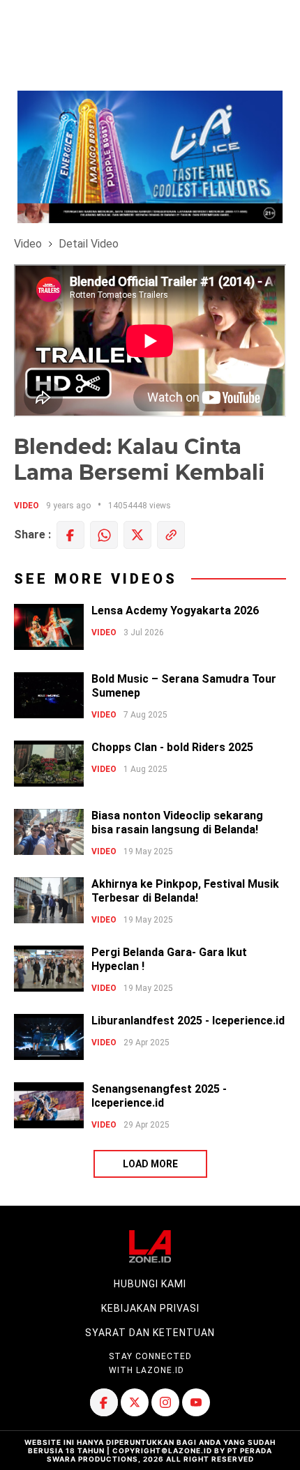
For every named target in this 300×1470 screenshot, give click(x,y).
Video (28, 243)
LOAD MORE (150, 1163)
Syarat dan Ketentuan (150, 1332)
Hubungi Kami (150, 1283)
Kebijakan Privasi (150, 1308)
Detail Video (89, 243)
